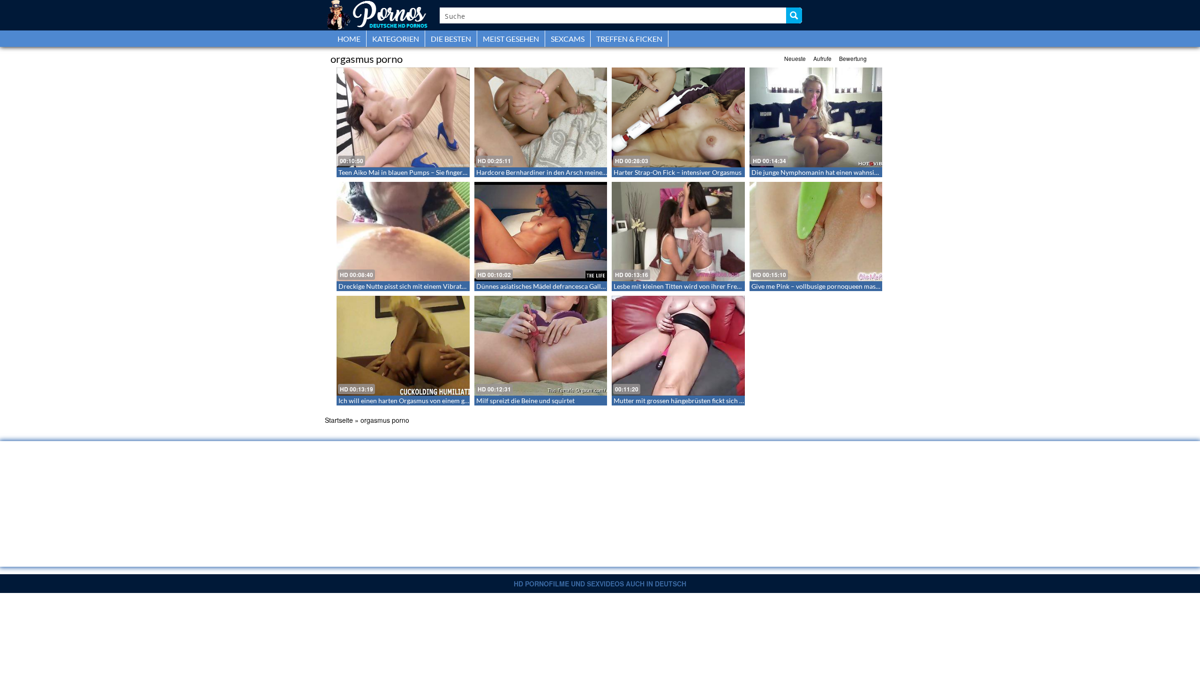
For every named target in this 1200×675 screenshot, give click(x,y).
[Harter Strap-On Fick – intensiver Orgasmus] (678, 117)
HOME (349, 38)
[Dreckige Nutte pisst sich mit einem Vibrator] (403, 232)
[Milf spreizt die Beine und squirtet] (541, 346)
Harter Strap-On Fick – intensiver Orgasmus (678, 172)
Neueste (795, 58)
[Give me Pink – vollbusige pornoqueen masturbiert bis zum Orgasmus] (816, 232)
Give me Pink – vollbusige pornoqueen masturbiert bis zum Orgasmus (852, 286)
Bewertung (853, 58)
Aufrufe (822, 58)
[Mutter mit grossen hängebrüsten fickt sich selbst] (678, 346)
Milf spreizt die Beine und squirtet (525, 401)
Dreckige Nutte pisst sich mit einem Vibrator (403, 286)
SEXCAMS (568, 38)
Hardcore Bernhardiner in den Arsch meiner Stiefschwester (562, 172)
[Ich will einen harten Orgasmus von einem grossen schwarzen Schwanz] (403, 346)
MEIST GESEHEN (511, 38)
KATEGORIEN (395, 38)
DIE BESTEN (451, 38)
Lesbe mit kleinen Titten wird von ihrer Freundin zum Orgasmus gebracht (719, 286)
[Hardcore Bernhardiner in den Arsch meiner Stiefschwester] (541, 117)
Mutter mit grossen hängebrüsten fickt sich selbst (685, 401)
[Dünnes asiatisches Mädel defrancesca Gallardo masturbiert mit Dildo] (541, 232)
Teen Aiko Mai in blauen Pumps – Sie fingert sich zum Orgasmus (430, 172)
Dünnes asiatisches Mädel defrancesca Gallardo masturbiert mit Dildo (578, 286)
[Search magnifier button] (794, 15)
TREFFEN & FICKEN (629, 38)
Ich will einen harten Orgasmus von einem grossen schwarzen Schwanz (440, 401)
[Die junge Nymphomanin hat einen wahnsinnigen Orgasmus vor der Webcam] (816, 117)
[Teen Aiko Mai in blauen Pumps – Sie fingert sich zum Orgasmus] (403, 117)
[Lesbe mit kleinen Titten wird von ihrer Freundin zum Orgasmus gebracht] (678, 232)
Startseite (339, 420)
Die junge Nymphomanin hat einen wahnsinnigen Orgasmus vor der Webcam (863, 172)
